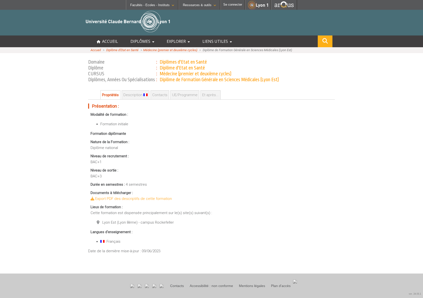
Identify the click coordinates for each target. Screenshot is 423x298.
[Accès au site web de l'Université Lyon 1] (258, 9)
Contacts (177, 286)
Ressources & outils (197, 5)
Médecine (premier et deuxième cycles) (170, 50)
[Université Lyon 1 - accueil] (43, 33)
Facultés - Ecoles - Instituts (150, 5)
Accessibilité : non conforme (211, 286)
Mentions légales (252, 286)
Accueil (96, 50)
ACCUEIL (109, 41)
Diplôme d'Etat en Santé (122, 50)
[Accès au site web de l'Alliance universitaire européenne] (284, 8)
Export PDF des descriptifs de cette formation (133, 198)
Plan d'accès (281, 286)
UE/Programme (185, 95)
